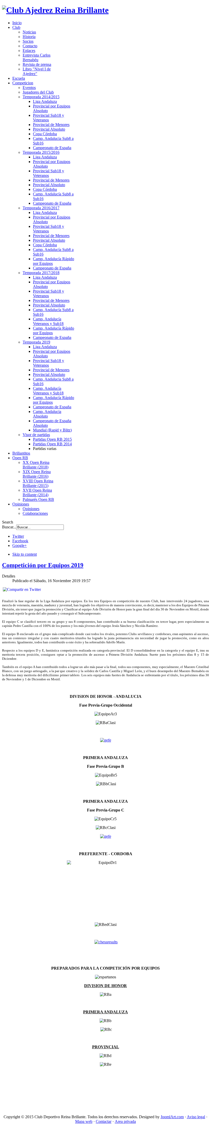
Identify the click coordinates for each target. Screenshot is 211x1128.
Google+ (19, 545)
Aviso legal (196, 1117)
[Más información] (105, 740)
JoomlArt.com (172, 1117)
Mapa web (83, 1121)
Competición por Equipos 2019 (42, 565)
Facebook (20, 541)
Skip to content (24, 554)
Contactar (103, 1121)
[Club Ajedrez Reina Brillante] (55, 10)
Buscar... (9, 527)
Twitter (18, 536)
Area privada (125, 1121)
